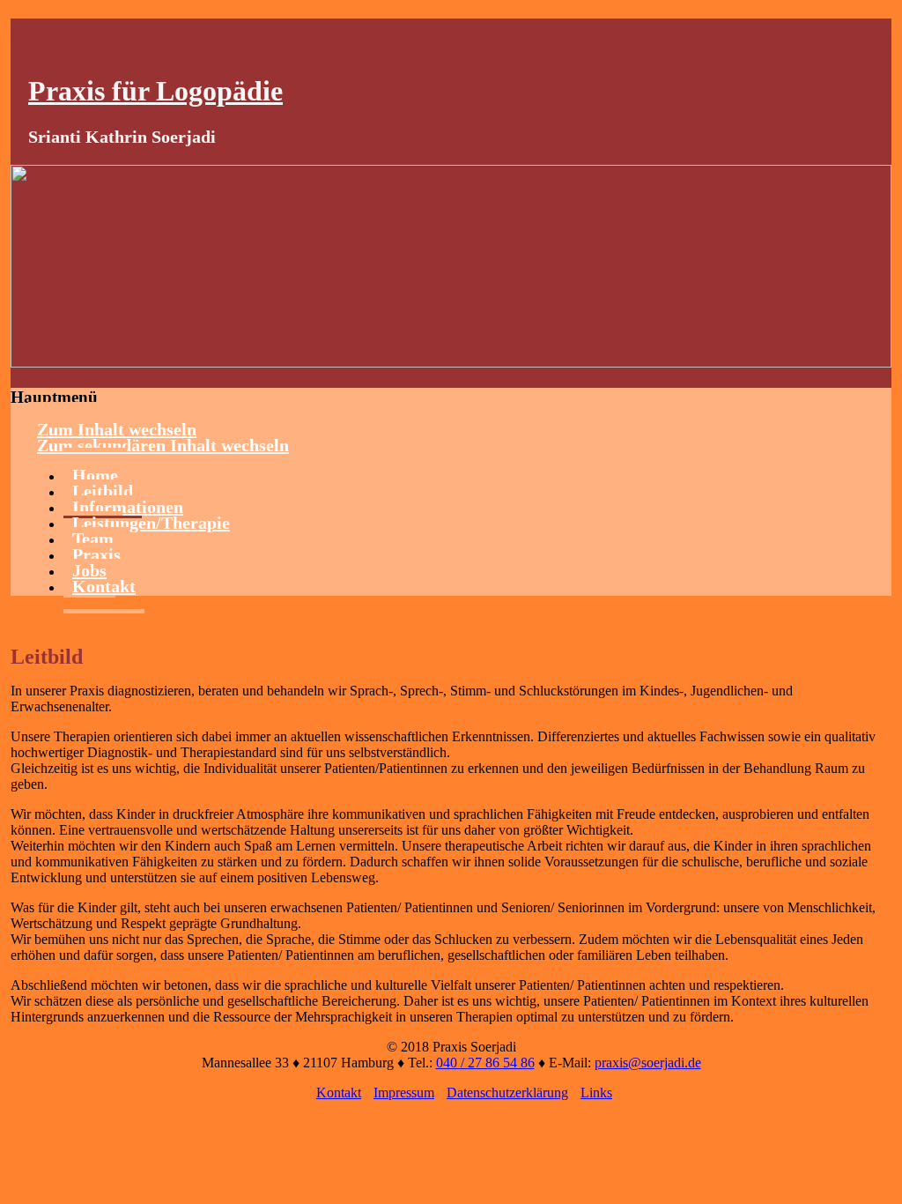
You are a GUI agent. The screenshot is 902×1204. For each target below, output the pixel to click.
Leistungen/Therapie (151, 522)
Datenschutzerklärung (507, 1092)
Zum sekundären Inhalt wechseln (163, 445)
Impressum (403, 1092)
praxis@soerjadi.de (648, 1062)
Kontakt (104, 586)
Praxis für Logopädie (155, 91)
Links (596, 1092)
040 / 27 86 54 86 (485, 1062)
